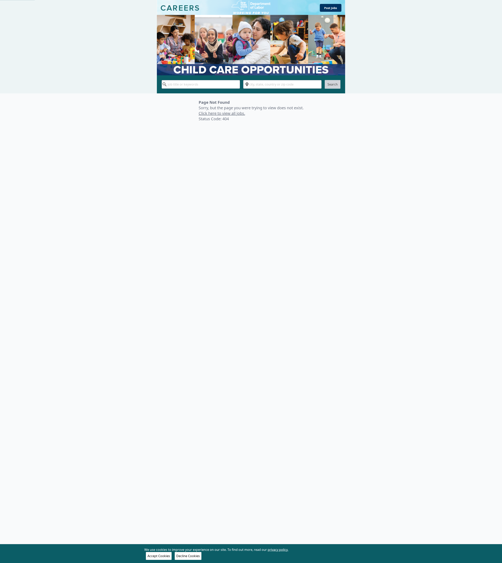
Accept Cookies (158, 556)
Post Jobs (330, 8)
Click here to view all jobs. (222, 113)
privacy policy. (278, 550)
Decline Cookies (188, 556)
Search (332, 84)
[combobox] (201, 84)
